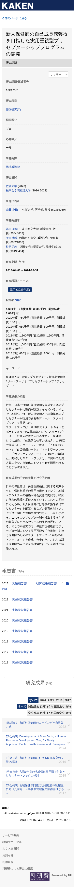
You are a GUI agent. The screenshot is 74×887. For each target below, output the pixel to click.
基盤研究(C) (13, 109)
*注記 (18, 300)
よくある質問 (10, 848)
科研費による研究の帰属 (17, 868)
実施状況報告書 (22, 599)
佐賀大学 (11, 186)
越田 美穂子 (13, 228)
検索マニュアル (12, 842)
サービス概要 (10, 835)
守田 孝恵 (12, 237)
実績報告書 (19, 583)
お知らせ (7, 855)
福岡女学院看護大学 (18, 190)
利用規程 (7, 862)
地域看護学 (13, 166)
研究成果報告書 (46, 583)
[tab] (39, 682)
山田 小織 (12, 209)
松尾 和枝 (12, 246)
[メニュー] (69, 5)
